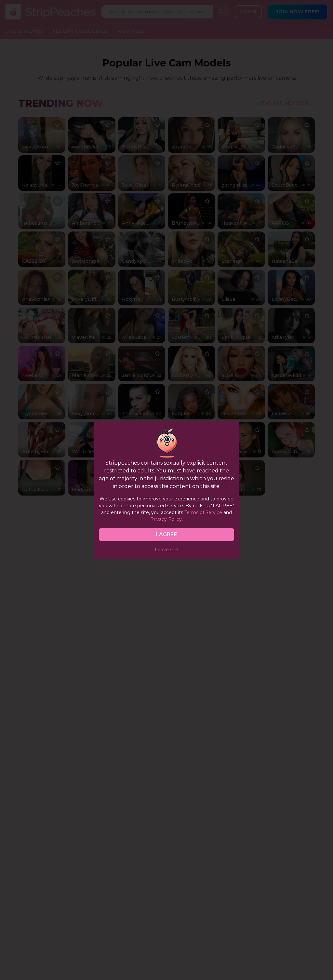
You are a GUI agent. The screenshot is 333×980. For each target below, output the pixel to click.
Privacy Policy (166, 519)
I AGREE (166, 534)
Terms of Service (203, 512)
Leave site (166, 550)
